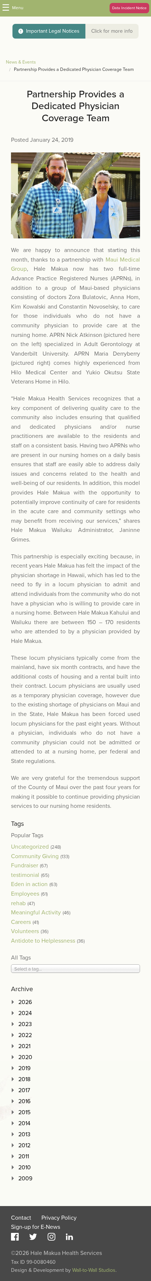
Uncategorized (30, 846)
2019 (24, 1068)
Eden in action (29, 884)
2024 (25, 1013)
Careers (21, 922)
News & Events (21, 62)
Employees (25, 893)
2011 (23, 1156)
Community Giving (35, 856)
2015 (24, 1112)
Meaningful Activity (36, 912)
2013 (24, 1134)
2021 (24, 1046)
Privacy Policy (59, 1217)
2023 (25, 1024)
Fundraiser (24, 865)
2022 (25, 1035)
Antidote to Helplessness (43, 940)
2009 (25, 1178)
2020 (25, 1057)
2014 (24, 1123)
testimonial (25, 875)
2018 (24, 1079)
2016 (24, 1101)
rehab (18, 903)
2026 (25, 1002)
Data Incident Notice (129, 8)
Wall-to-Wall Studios (93, 1270)
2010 (24, 1167)
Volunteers (25, 931)
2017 (24, 1090)
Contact (21, 1217)
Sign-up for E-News (35, 1227)
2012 (24, 1145)
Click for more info (112, 31)
